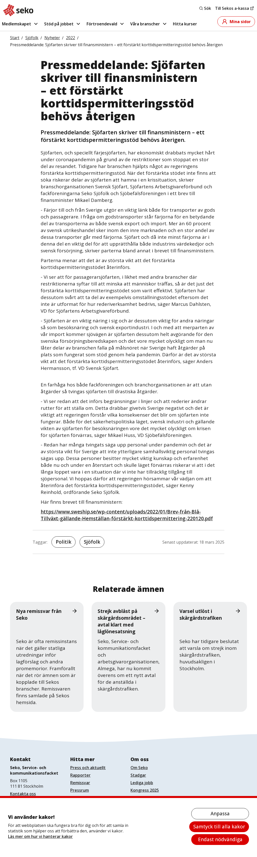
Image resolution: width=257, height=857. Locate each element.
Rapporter (80, 775)
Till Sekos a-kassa (232, 8)
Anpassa (220, 813)
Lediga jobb (142, 782)
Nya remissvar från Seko (38, 614)
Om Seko (139, 767)
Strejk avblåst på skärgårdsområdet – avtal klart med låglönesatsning (121, 621)
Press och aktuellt (88, 767)
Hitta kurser (185, 24)
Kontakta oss (23, 793)
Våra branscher (145, 24)
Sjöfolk (92, 542)
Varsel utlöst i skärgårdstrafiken (200, 614)
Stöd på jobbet (59, 24)
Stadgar (138, 775)
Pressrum (79, 790)
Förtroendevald (102, 24)
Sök (207, 8)
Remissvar (80, 782)
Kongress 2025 (145, 790)
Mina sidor (240, 21)
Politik (63, 542)
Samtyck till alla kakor (219, 826)
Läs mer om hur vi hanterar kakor (40, 836)
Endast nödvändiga (220, 839)
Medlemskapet (16, 24)
